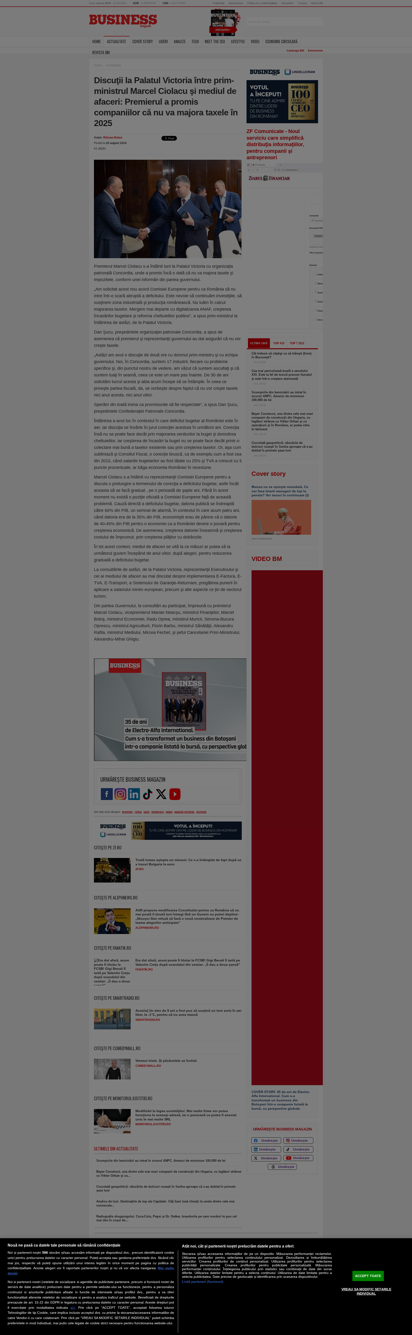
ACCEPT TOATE (368, 1276)
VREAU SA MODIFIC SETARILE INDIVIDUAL (366, 1291)
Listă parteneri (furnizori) (202, 1282)
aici (72, 1307)
